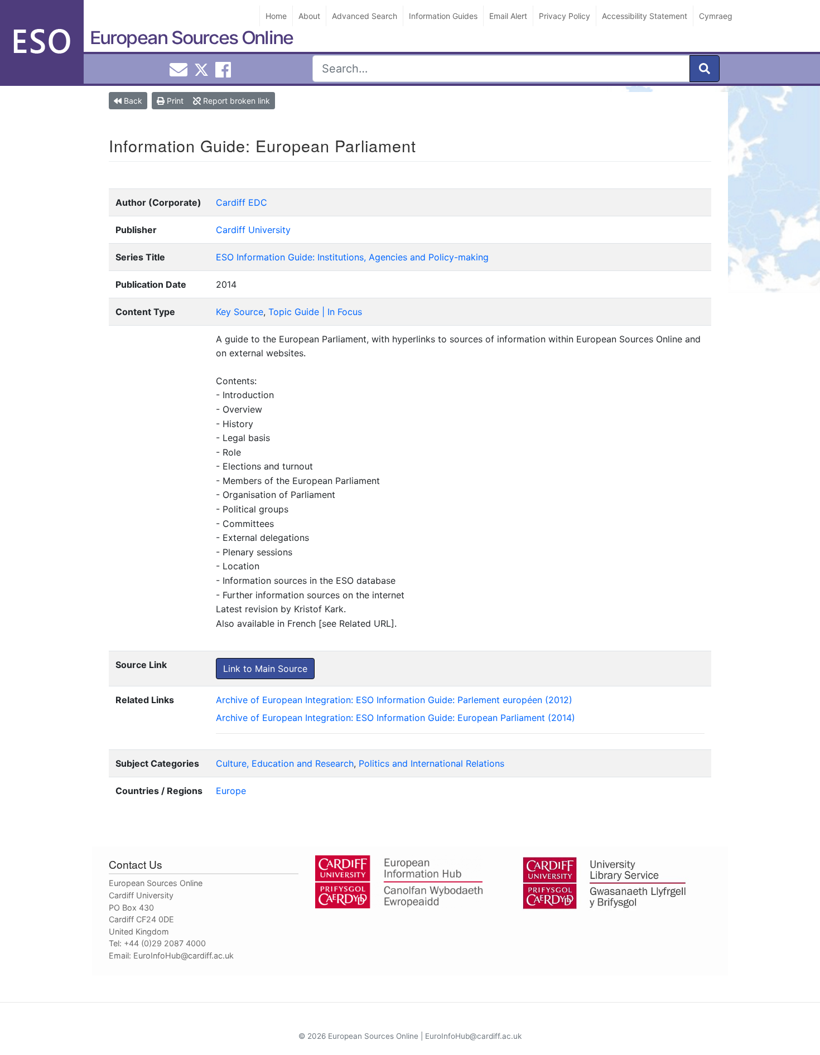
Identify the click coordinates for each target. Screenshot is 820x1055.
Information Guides (443, 16)
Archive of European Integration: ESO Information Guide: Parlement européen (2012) (394, 699)
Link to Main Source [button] (265, 668)
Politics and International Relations (431, 763)
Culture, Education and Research (285, 763)
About (309, 16)
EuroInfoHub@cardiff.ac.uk (183, 955)
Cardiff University (253, 229)
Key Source (239, 311)
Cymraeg (715, 16)
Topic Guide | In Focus (315, 311)
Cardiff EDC (241, 202)
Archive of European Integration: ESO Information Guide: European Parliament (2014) (395, 717)
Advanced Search (364, 16)
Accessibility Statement (644, 16)
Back (132, 100)
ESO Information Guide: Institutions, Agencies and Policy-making (352, 257)
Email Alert (508, 16)
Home (276, 16)
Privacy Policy (564, 16)
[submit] (704, 68)
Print (174, 100)
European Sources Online (191, 38)
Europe (231, 790)
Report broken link (235, 100)
